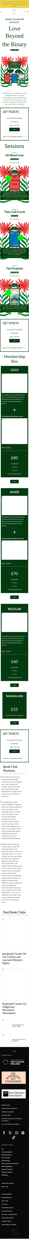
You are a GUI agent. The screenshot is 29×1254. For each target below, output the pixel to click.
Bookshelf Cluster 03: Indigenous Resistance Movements (14, 1008)
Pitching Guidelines (8, 1112)
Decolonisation (7, 1152)
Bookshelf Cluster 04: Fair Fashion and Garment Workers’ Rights (14, 958)
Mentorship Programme (9, 1108)
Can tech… (5, 1204)
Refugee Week (6, 1221)
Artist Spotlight (7, 1194)
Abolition (5, 1175)
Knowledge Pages (7, 1207)
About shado (6, 1105)
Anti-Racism (6, 1160)
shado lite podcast (8, 1183)
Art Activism (6, 1158)
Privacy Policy (6, 1115)
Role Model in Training (9, 1224)
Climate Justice (7, 1172)
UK (3, 1149)
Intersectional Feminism (10, 1163)
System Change (7, 1169)
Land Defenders (7, 1211)
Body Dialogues (7, 1197)
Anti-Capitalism (7, 1166)
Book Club (5, 1186)
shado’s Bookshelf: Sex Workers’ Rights (18, 1025)
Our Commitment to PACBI (10, 1124)
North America (7, 1155)
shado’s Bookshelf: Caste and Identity (18, 1040)
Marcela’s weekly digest (9, 1214)
